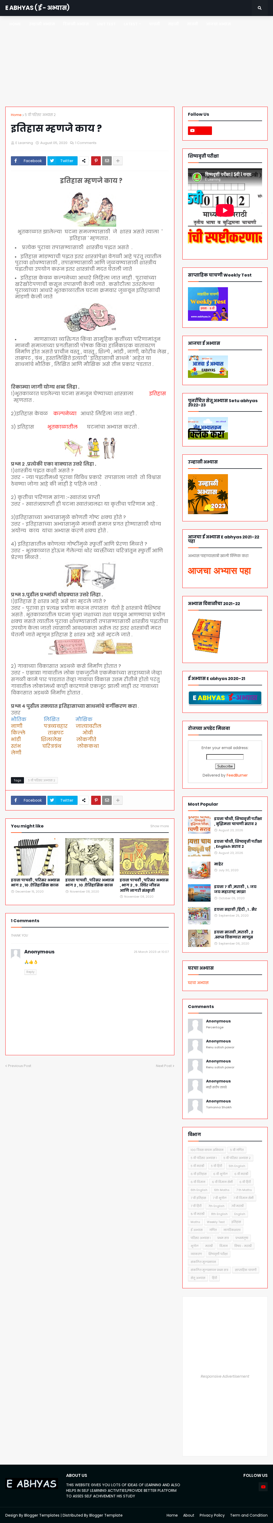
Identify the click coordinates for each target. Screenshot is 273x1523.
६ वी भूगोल (220, 1174)
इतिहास (236, 1222)
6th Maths (222, 1190)
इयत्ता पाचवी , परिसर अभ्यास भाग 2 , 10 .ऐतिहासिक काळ (35, 883)
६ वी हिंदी (245, 1182)
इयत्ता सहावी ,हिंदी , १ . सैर (235, 909)
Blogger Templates (41, 1515)
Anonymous (218, 1021)
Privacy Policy (212, 1515)
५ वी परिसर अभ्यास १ (204, 1158)
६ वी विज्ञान (198, 1182)
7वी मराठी (237, 1206)
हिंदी (214, 1278)
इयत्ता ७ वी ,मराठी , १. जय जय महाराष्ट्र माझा (235, 889)
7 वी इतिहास (198, 1198)
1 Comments (86, 142)
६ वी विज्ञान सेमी (222, 1182)
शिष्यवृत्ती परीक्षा (218, 1254)
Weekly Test (216, 1222)
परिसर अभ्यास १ (201, 1238)
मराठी (209, 1246)
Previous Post (19, 1065)
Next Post (164, 1065)
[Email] (107, 160)
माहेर (218, 864)
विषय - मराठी (243, 1246)
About (188, 1515)
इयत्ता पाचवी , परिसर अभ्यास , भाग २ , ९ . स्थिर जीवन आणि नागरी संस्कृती (144, 885)
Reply (30, 972)
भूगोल (195, 1246)
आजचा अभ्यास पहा (219, 570)
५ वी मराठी (197, 1166)
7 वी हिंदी (196, 1206)
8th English (219, 1214)
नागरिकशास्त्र (231, 1230)
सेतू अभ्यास (198, 1278)
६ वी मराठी (241, 1174)
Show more (159, 826)
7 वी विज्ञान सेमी (243, 1198)
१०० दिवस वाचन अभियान (207, 1150)
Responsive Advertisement (225, 1376)
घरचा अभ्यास (198, 982)
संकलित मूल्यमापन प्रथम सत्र (209, 1270)
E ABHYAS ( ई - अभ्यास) (37, 8)
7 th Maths (244, 1190)
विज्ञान (223, 1246)
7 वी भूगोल (220, 1198)
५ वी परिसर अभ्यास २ (40, 114)
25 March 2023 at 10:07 (151, 952)
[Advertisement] (136, 61)
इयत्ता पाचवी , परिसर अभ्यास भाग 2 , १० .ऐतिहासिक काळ (89, 883)
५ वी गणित (237, 1150)
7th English (216, 1206)
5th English (237, 1166)
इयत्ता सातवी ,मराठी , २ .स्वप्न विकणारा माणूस (233, 935)
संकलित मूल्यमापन (203, 1262)
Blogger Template (106, 1515)
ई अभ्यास (197, 1230)
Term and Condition (249, 1515)
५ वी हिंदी (216, 1166)
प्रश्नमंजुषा (241, 1238)
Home (16, 114)
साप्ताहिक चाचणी (245, 1270)
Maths (195, 1222)
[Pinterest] (96, 160)
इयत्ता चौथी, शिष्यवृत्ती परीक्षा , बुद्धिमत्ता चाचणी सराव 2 (238, 821)
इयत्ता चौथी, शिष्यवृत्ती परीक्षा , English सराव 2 (238, 844)
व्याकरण (196, 1254)
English (239, 1214)
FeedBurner (237, 775)
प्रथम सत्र (223, 1238)
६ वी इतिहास (199, 1174)
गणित (213, 1230)
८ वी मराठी (197, 1214)
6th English (199, 1190)
